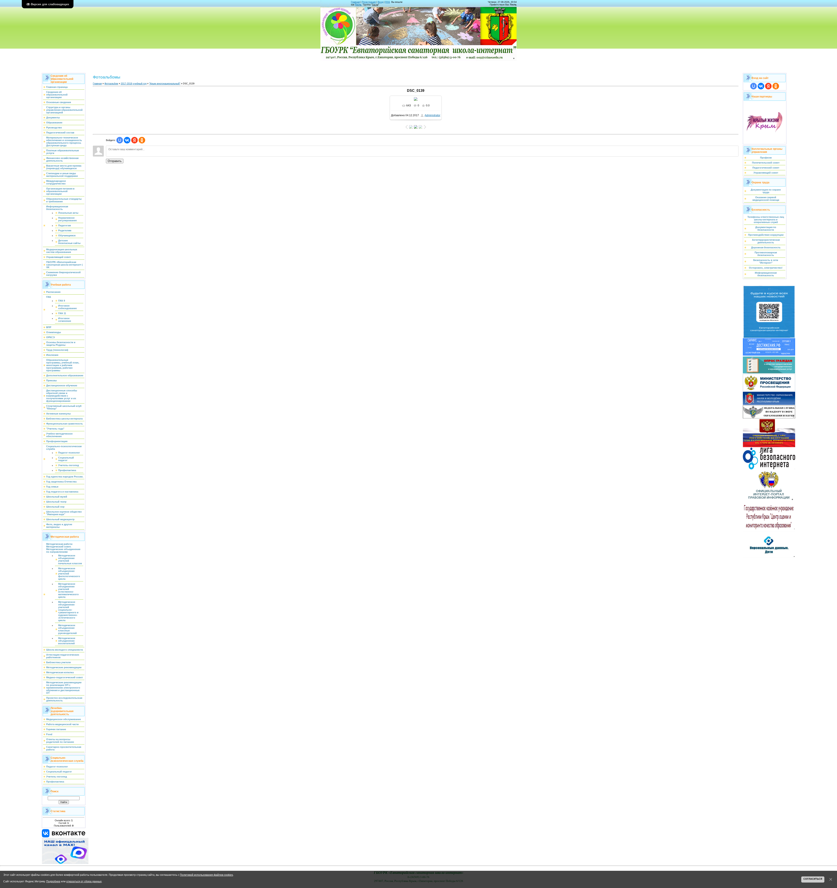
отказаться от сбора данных (84, 881)
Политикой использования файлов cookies (206, 874)
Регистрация (369, 2)
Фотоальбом (111, 83)
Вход (380, 2)
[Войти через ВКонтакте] (127, 140)
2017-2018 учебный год (133, 83)
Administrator (432, 115)
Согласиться (812, 879)
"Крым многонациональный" (164, 83)
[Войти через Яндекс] (134, 140)
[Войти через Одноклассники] (142, 140)
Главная (355, 2)
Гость (358, 4)
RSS (387, 2)
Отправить (115, 161)
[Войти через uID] (119, 140)
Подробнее (53, 881)
